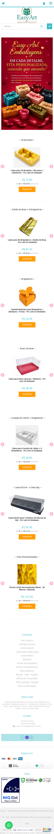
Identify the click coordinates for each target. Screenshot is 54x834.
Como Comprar (27, 648)
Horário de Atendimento (27, 667)
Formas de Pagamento (27, 663)
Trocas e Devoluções (27, 686)
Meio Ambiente (27, 671)
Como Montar (27, 656)
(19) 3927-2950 (28, 721)
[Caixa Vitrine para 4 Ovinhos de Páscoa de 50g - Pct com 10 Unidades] (27, 517)
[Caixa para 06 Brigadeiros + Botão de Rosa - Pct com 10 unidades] (27, 239)
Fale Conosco (27, 640)
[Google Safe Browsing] (45, 780)
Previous (4, 84)
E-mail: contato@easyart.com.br (27, 726)
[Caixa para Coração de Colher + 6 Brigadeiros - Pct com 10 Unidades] (27, 447)
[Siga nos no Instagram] (27, 737)
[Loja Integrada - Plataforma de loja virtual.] (27, 830)
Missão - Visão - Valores (27, 675)
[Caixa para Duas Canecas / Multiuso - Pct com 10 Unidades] (27, 376)
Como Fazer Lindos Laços (27, 652)
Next (49, 83)
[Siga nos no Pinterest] (31, 737)
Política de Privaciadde (27, 678)
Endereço (27, 659)
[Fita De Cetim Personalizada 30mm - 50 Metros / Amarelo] (27, 586)
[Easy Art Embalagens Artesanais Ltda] (27, 14)
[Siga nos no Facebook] (23, 737)
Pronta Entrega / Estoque (27, 682)
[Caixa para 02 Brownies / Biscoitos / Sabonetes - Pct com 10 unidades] (27, 169)
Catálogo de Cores (27, 644)
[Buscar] (42, 26)
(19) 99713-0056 (28, 724)
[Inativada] (10, 790)
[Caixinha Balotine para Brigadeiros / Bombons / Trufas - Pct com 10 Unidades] (27, 307)
